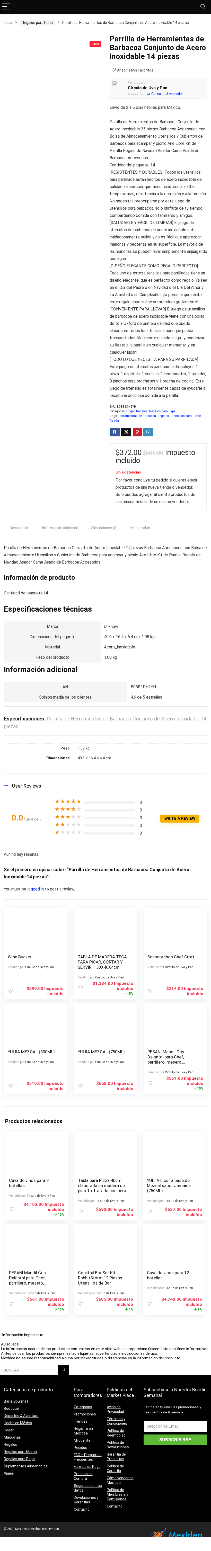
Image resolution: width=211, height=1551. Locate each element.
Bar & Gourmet (16, 1401)
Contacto (82, 1509)
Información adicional (60, 528)
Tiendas (80, 1421)
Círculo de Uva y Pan (147, 87)
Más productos (143, 528)
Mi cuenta (82, 1440)
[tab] (19, 528)
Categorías (83, 1407)
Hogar (130, 411)
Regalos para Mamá (20, 1452)
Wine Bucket (20, 956)
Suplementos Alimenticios (26, 1466)
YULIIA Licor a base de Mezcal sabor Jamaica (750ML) (169, 1185)
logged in (36, 889)
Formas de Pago (87, 1467)
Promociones (85, 1414)
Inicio (8, 23)
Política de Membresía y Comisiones (117, 1494)
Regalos (142, 411)
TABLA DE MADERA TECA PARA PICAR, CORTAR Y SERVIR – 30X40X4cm (102, 962)
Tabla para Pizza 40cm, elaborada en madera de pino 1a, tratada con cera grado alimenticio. (102, 1188)
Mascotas (12, 1437)
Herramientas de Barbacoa (137, 416)
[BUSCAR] (63, 1370)
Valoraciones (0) (104, 528)
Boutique (11, 1408)
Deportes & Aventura (21, 1416)
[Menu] (6, 7)
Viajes (9, 1473)
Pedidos (80, 1448)
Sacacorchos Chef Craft (171, 956)
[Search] (203, 7)
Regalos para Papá (37, 23)
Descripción (19, 528)
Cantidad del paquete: (130, 165)
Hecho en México (18, 1423)
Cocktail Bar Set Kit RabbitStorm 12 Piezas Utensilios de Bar (100, 1278)
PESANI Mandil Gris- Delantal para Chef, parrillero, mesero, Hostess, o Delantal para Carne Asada (171, 1062)
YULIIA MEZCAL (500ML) (31, 1051)
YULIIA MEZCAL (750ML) (101, 1051)
